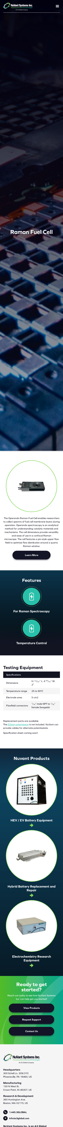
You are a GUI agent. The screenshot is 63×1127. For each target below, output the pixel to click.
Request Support (31, 1019)
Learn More (31, 555)
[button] (56, 6)
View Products (31, 1007)
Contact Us (31, 1031)
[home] (18, 6)
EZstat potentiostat (18, 724)
